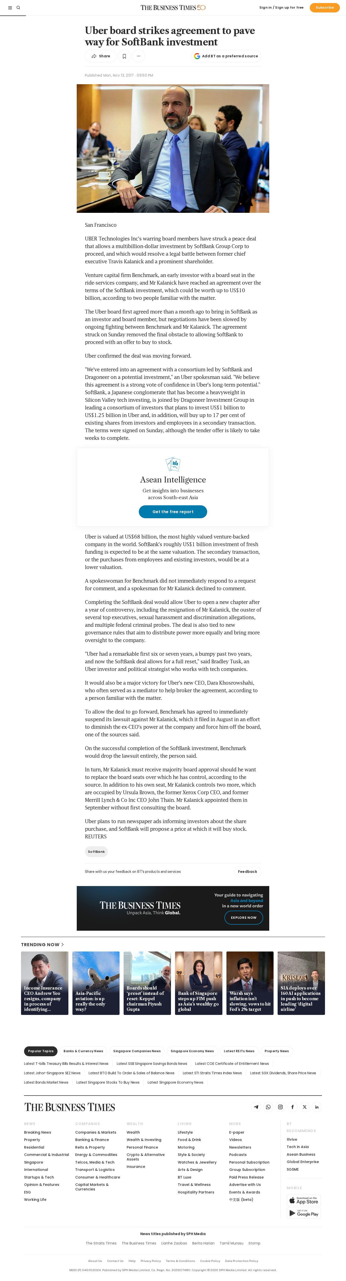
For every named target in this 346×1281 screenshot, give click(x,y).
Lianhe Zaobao (174, 1243)
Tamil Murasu (231, 1243)
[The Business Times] (168, 7)
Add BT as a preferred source (230, 56)
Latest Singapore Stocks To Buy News (107, 1082)
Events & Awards (244, 1192)
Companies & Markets (95, 1132)
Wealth (133, 1132)
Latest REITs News (239, 1051)
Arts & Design (190, 1169)
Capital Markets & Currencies (92, 1186)
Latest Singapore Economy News (175, 1082)
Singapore (33, 1162)
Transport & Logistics (95, 1169)
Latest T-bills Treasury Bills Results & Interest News (66, 1063)
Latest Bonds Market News (46, 1082)
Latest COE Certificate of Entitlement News (232, 1063)
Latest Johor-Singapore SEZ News (52, 1073)
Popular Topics (40, 1051)
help (132, 1261)
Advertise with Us (245, 1184)
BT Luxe (184, 1177)
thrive (292, 1139)
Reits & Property (90, 1147)
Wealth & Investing (144, 1139)
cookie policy (210, 1261)
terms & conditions (180, 1261)
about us (95, 1261)
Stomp (254, 1243)
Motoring (186, 1147)
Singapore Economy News (192, 1051)
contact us (115, 1261)
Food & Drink (189, 1139)
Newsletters (240, 1147)
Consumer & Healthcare (97, 1177)
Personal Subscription (249, 1162)
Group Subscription (247, 1169)
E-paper (236, 1132)
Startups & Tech (39, 1177)
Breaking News (37, 1132)
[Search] (18, 8)
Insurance (136, 1166)
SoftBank (96, 851)
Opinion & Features (41, 1184)
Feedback (247, 871)
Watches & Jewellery (197, 1162)
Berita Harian (203, 1243)
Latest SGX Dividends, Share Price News (283, 1073)
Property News (277, 1051)
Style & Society (191, 1154)
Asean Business (301, 1154)
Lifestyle (185, 1132)
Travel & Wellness (194, 1184)
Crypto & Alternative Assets (146, 1157)
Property (32, 1139)
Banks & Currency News (83, 1051)
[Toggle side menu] (10, 8)
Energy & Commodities (96, 1154)
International (36, 1169)
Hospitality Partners (196, 1192)
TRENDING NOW (40, 944)
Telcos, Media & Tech (94, 1162)
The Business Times (139, 1243)
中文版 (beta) (241, 1199)
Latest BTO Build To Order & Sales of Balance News (131, 1073)
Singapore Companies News (137, 1051)
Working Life (35, 1199)
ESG (27, 1192)
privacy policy (151, 1261)
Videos (235, 1139)
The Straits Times (101, 1243)
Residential (34, 1147)
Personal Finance (142, 1147)
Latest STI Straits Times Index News (212, 1073)
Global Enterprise (303, 1161)
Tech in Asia (298, 1146)
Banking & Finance (92, 1139)
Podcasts (238, 1154)
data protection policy (241, 1261)
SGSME (293, 1169)
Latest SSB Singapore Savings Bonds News (152, 1063)
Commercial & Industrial (46, 1154)
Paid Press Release (246, 1177)
